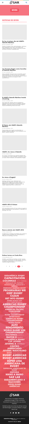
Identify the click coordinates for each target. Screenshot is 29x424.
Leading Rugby (19, 288)
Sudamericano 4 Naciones (14, 381)
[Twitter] (13, 413)
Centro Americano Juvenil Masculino (14, 348)
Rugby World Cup (14, 301)
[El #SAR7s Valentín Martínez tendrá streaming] (14, 88)
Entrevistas (14, 317)
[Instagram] (16, 413)
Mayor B (11, 337)
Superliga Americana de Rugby (14, 369)
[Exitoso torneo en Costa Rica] (14, 246)
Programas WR (14, 290)
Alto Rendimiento (14, 326)
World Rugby (14, 323)
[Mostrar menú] (2, 2)
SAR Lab (14, 377)
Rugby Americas (14, 355)
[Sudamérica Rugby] (14, 2)
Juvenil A (10, 344)
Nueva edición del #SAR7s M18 (13, 230)
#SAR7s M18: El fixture (9, 204)
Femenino (7, 288)
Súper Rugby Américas (14, 385)
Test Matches (14, 313)
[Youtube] (19, 413)
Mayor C (20, 337)
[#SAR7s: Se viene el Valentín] (14, 142)
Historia (14, 372)
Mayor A (20, 335)
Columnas (9, 281)
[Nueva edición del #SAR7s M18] (14, 220)
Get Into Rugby (14, 299)
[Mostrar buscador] (26, 2)
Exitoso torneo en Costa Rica (12, 255)
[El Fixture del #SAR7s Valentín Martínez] (14, 116)
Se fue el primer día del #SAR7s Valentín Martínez (13, 42)
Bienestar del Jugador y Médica (14, 285)
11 (22, 266)
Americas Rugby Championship (14, 305)
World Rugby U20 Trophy (14, 302)
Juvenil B (20, 344)
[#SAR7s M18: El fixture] (14, 195)
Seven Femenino (17, 353)
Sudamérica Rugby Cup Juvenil (14, 341)
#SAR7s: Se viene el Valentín (12, 152)
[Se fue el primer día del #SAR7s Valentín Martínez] (14, 32)
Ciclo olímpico (21, 281)
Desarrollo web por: (14, 421)
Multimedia (11, 335)
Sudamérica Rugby (14, 276)
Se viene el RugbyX (9, 177)
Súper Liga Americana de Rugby (14, 364)
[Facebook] (11, 413)
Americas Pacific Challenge (14, 311)
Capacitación (14, 278)
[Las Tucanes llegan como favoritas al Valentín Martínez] (14, 59)
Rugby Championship (14, 315)
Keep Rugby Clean (14, 294)
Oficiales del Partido (14, 283)
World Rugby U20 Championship (14, 331)
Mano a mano (14, 375)
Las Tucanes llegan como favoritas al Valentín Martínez (14, 69)
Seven (9, 353)
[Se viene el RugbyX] (14, 168)
